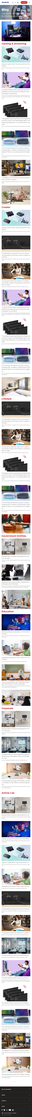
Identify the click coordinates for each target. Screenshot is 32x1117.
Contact (24, 2)
